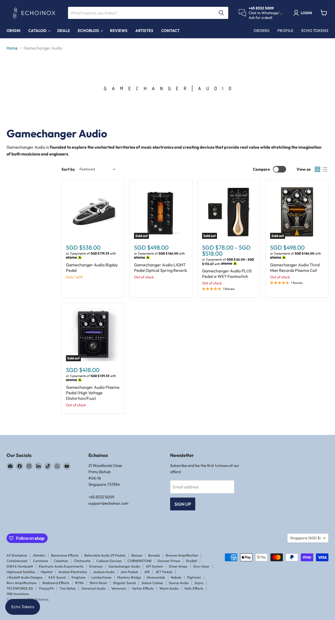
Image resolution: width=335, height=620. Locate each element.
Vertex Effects (143, 588)
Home (12, 48)
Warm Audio (168, 588)
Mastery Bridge (129, 577)
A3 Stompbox (17, 555)
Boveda (154, 555)
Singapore (305, 538)
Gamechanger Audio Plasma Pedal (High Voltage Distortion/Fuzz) (92, 393)
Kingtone (78, 577)
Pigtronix (194, 577)
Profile (285, 30)
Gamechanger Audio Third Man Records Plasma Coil (295, 267)
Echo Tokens (314, 30)
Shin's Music (98, 583)
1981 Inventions (18, 594)
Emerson (96, 566)
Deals (63, 30)
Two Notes (68, 588)
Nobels (176, 577)
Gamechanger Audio (124, 566)
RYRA (79, 583)
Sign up (182, 504)
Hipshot (47, 572)
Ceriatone (40, 561)
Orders (262, 30)
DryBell (191, 561)
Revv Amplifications (22, 583)
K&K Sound (57, 577)
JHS (147, 572)
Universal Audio (93, 588)
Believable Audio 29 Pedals (105, 555)
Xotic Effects (193, 588)
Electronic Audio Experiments (61, 566)
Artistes (144, 30)
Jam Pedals (129, 572)
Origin (13, 30)
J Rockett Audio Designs (25, 577)
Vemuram (118, 588)
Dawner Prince (169, 561)
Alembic (39, 555)
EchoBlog (89, 30)
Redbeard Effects (55, 583)
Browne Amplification (182, 555)
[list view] (324, 169)
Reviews (118, 30)
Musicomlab (156, 577)
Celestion (61, 561)
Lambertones (101, 577)
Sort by (68, 169)
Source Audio (179, 583)
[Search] (221, 13)
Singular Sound (124, 583)
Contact (170, 30)
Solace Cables (152, 583)
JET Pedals (163, 572)
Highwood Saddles (21, 572)
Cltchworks (82, 561)
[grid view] (317, 169)
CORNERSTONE (139, 561)
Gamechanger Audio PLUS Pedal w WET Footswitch (227, 273)
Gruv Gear (201, 566)
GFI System (154, 566)
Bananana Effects (65, 555)
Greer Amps (178, 566)
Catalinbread (17, 561)
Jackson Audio (104, 572)
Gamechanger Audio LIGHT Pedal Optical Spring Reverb (160, 267)
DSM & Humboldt (20, 566)
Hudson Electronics (72, 572)
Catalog (37, 30)
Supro (198, 583)
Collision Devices (109, 561)
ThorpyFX (46, 588)
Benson (136, 555)
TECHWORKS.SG (20, 588)
